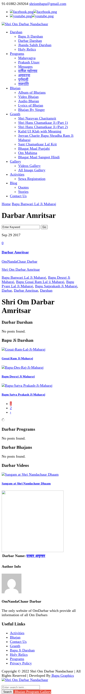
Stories (23, 192)
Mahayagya (26, 58)
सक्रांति (23, 84)
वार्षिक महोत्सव (27, 71)
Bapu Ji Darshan (30, 36)
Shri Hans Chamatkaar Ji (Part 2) (43, 127)
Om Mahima (27, 153)
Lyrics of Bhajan (30, 105)
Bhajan (15, 88)
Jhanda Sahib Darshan (34, 45)
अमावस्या (24, 75)
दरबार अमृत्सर (35, 556)
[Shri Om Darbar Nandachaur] (25, 24)
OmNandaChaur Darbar (19, 261)
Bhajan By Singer (31, 110)
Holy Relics (27, 49)
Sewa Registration (31, 179)
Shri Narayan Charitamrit (37, 118)
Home (6, 204)
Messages (25, 66)
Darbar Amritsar (15, 252)
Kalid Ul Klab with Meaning (39, 131)
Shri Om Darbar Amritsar (21, 269)
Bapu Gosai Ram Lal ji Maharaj (40, 282)
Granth (15, 114)
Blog (13, 183)
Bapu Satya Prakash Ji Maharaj (23, 394)
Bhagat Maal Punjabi (34, 148)
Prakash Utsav (29, 62)
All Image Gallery (31, 170)
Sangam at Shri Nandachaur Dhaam (26, 483)
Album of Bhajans (32, 92)
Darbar (7, 290)
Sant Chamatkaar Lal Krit (37, 144)
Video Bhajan (28, 97)
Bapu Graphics (62, 675)
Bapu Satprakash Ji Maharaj (56, 286)
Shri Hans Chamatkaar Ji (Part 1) (43, 123)
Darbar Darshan (30, 41)
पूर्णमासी (23, 79)
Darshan (16, 32)
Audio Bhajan (28, 101)
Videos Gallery (29, 166)
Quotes (23, 187)
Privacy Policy (21, 663)
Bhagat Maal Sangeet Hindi (39, 157)
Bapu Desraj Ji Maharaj (18, 376)
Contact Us (18, 196)
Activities (17, 174)
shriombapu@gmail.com (47, 4)
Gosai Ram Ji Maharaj (17, 358)
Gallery (15, 161)
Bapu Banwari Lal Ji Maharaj (34, 204)
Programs (17, 54)
